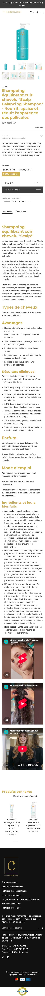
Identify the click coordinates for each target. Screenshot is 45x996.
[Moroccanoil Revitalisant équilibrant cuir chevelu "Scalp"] (33, 810)
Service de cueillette (11, 904)
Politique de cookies (11, 908)
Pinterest (23, 202)
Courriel (31, 202)
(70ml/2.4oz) (9, 170)
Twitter (15, 202)
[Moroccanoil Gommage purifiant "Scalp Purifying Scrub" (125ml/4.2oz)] (12, 810)
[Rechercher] (37, 13)
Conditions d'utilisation (12, 887)
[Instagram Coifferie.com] (8, 958)
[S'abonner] (40, 928)
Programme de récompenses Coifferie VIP (21, 899)
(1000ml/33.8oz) (10, 174)
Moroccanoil (38, 128)
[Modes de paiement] (17, 980)
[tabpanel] (22, 41)
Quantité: (8, 183)
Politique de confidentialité (14, 891)
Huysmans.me (31, 975)
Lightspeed (13, 975)
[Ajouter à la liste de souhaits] (41, 136)
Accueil (5, 86)
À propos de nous (10, 882)
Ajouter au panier (12, 190)
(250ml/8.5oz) (25, 170)
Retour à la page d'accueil (25, 796)
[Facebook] (3, 958)
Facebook (6, 202)
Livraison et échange (11, 895)
